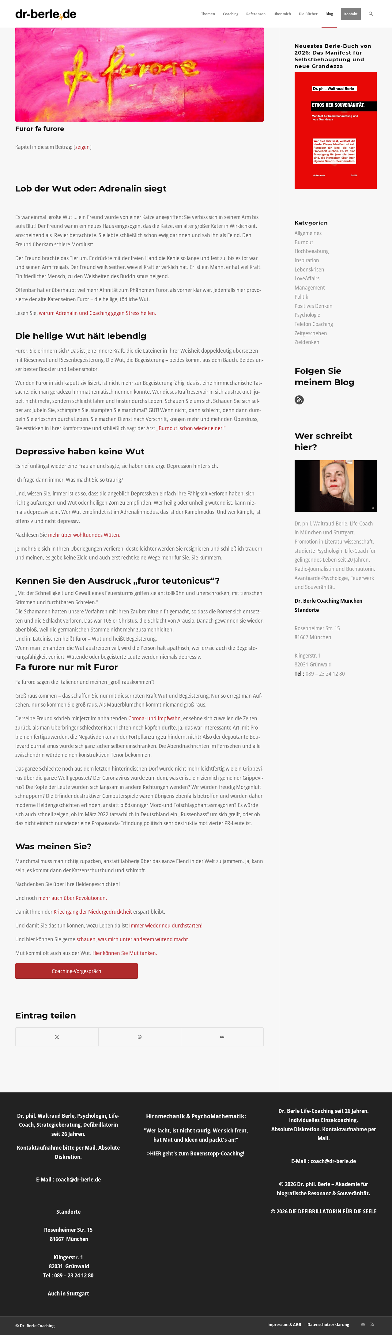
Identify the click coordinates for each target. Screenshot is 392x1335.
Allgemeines (308, 233)
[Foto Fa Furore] (139, 74)
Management (310, 287)
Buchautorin (360, 568)
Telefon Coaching (314, 324)
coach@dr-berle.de (78, 1179)
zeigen (82, 146)
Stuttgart (344, 532)
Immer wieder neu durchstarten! (165, 925)
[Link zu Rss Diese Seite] (372, 1324)
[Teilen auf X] (57, 1037)
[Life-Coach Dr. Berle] (46, 13)
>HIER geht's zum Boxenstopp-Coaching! (195, 1153)
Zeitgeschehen (311, 333)
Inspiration (307, 260)
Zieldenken (307, 342)
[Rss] (299, 402)
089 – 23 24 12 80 (325, 673)
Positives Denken (314, 305)
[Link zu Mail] (363, 1324)
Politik (301, 296)
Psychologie (307, 314)
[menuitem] (208, 13)
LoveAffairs (307, 278)
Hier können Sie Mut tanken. (124, 953)
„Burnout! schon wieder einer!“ (190, 428)
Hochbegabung (312, 251)
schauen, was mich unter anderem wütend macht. (133, 939)
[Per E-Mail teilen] (222, 1037)
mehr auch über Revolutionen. (72, 897)
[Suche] (371, 13)
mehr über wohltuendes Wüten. (84, 534)
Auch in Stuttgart (68, 1293)
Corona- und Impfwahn (154, 718)
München (311, 532)
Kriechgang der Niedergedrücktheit (93, 911)
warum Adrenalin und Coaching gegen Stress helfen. (97, 313)
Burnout (304, 242)
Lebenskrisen (309, 269)
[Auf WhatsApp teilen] (140, 1037)
